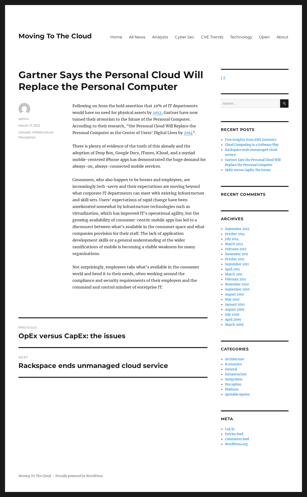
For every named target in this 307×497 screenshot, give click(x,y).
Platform (231, 389)
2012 (157, 112)
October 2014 (235, 234)
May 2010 (232, 299)
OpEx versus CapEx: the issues (248, 170)
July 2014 (232, 239)
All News (137, 37)
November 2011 (236, 254)
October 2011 (234, 259)
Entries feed (234, 434)
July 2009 (232, 315)
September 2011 (237, 264)
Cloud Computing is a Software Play (251, 145)
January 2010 (235, 304)
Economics (233, 364)
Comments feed (237, 439)
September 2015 (237, 229)
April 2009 (233, 320)
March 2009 (234, 325)
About (283, 37)
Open (264, 37)
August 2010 (234, 294)
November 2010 (237, 284)
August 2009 (234, 310)
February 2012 (236, 249)
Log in (230, 429)
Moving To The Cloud (55, 36)
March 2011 (233, 274)
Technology (241, 37)
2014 (188, 132)
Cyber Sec (184, 37)
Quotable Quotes (237, 394)
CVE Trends (212, 37)
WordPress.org (236, 444)
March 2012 (234, 244)
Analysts (160, 37)
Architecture (234, 359)
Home (116, 37)
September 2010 (237, 289)
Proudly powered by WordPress (79, 476)
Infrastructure (42, 132)
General (24, 132)
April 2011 (232, 269)
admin (23, 119)
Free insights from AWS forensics (251, 140)
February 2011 (235, 279)
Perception (27, 137)
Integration (233, 379)
